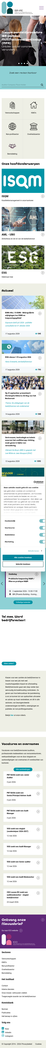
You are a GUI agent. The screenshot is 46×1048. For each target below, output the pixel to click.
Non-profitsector (8, 966)
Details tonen (33, 551)
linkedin (8, 1032)
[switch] (42, 528)
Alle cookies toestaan (23, 558)
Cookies (38, 1044)
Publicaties (6, 1013)
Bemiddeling (7, 973)
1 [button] (18, 63)
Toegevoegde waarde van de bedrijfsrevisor (19, 996)
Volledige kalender (23, 602)
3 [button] (24, 63)
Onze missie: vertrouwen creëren (14, 993)
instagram (9, 1036)
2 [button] (21, 63)
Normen (5, 1009)
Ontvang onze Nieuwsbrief (14, 922)
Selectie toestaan (23, 564)
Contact (5, 986)
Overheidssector (8, 969)
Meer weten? (9, 663)
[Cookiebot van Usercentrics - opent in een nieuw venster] (33, 482)
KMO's (4, 962)
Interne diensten (8, 989)
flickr (7, 1029)
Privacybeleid (27, 1044)
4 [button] (27, 63)
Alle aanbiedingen (23, 769)
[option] (23, 41)
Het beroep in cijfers (9, 1016)
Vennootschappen (9, 959)
